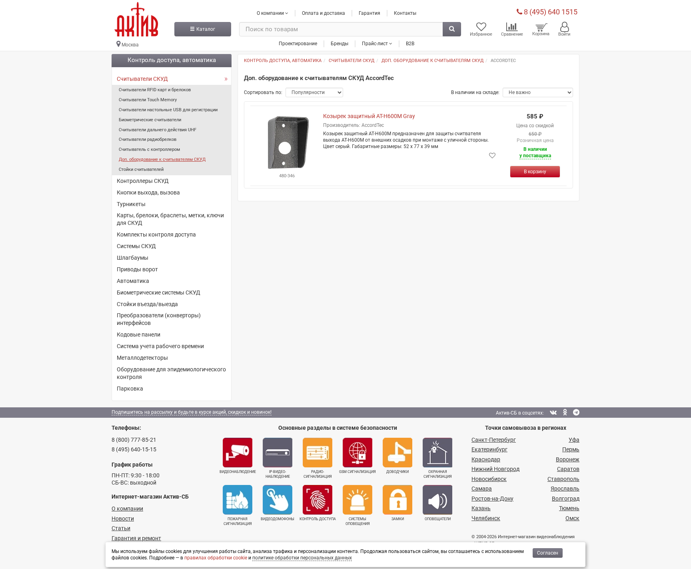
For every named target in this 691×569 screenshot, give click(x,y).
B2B (410, 43)
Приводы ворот (137, 269)
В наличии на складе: (475, 92)
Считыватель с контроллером (149, 149)
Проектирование (298, 43)
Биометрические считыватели (150, 119)
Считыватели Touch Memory (148, 99)
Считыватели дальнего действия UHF (157, 129)
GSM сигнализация (357, 472)
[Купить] (535, 172)
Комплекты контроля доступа (156, 234)
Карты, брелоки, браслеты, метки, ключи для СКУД (170, 219)
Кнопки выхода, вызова (148, 192)
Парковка (130, 388)
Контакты (405, 13)
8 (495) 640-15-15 (134, 449)
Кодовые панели (138, 334)
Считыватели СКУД (142, 79)
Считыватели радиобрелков (147, 139)
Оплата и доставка (323, 13)
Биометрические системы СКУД (158, 292)
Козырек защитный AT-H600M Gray (369, 116)
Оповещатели (438, 519)
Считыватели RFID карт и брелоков (155, 89)
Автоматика (133, 281)
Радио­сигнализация (318, 474)
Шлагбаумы (132, 257)
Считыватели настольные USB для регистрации (168, 109)
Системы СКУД (136, 246)
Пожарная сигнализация (238, 521)
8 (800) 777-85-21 (134, 440)
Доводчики (397, 472)
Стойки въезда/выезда (147, 304)
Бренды (339, 43)
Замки (397, 519)
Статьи (121, 528)
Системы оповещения (358, 521)
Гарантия (369, 13)
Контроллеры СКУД (143, 181)
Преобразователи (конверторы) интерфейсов (159, 319)
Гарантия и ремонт (136, 538)
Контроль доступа (318, 519)
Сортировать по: (263, 92)
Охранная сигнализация (437, 474)
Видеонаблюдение (238, 472)
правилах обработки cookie (215, 558)
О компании (127, 508)
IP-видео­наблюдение (278, 474)
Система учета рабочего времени (160, 346)
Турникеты (131, 204)
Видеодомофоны (277, 519)
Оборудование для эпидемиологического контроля (171, 373)
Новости (123, 518)
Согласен (547, 553)
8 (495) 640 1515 (549, 12)
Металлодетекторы (142, 358)
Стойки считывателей (141, 169)
